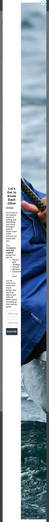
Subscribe (12, 331)
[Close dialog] (43, 3)
